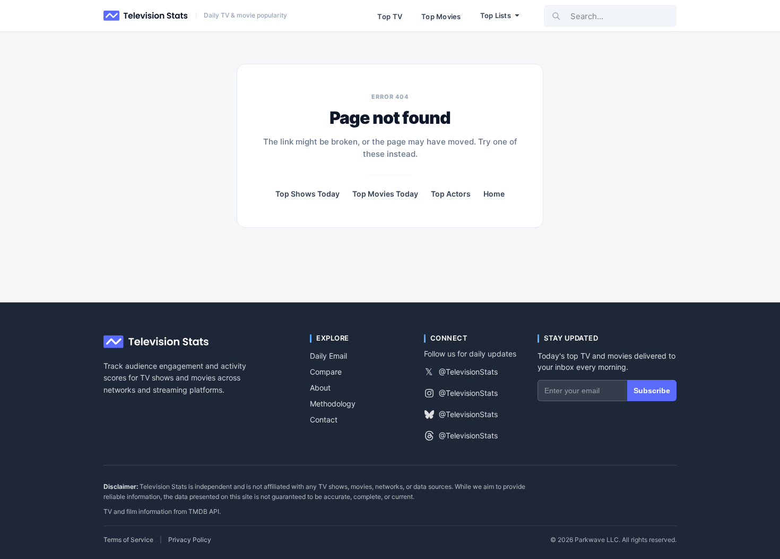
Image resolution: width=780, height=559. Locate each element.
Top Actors (451, 194)
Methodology (333, 403)
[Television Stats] (145, 16)
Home (494, 194)
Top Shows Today (307, 194)
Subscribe (652, 390)
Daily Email (328, 355)
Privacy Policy (189, 540)
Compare (326, 371)
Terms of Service (128, 540)
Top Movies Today (385, 194)
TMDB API (203, 511)
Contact (323, 419)
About (320, 387)
